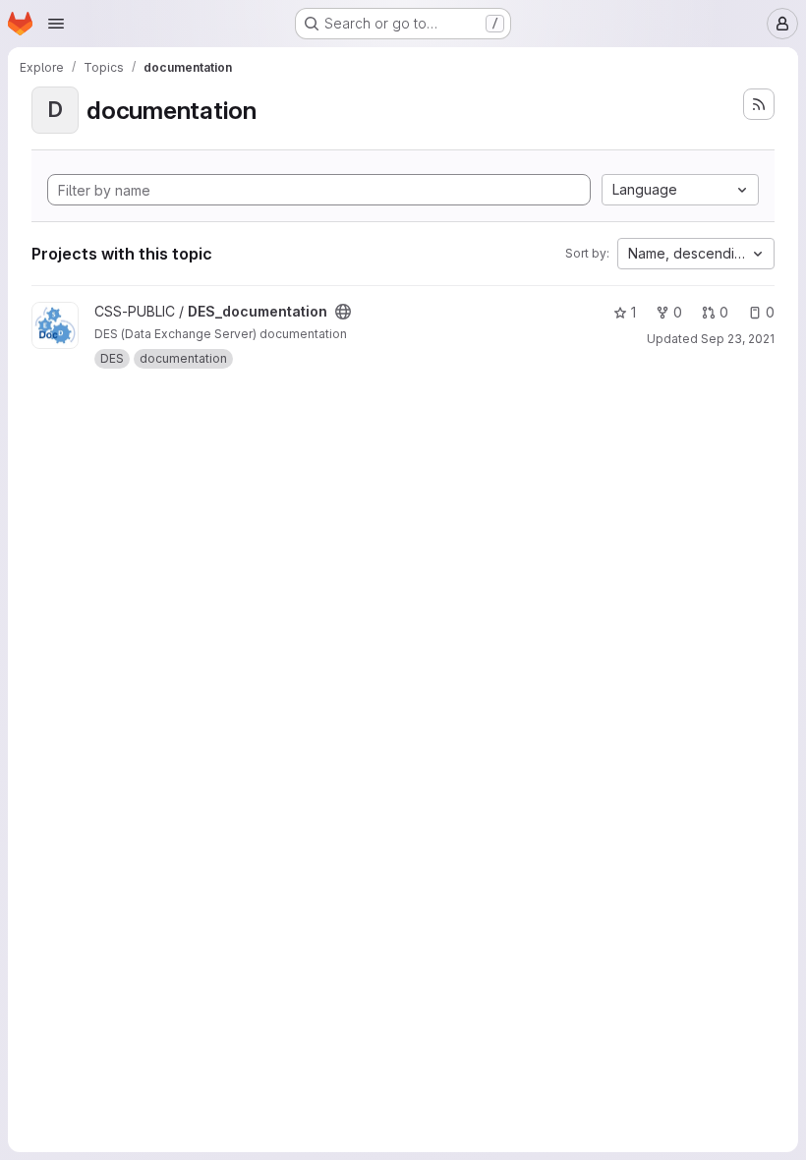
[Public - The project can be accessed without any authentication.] (343, 311)
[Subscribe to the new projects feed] (759, 104)
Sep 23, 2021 (738, 338)
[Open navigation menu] (56, 23)
